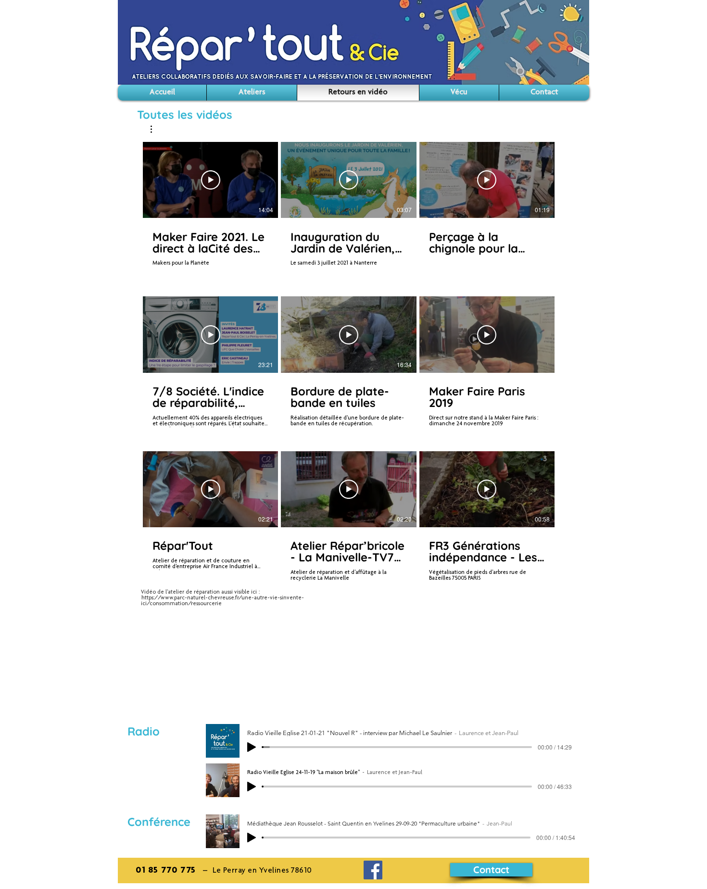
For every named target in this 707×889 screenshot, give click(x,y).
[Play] (251, 747)
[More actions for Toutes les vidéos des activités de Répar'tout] (156, 129)
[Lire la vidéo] (210, 180)
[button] (156, 129)
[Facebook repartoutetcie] (373, 870)
